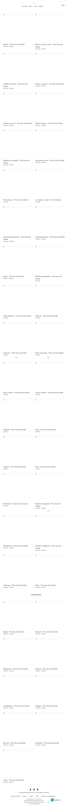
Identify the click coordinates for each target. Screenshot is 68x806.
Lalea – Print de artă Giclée (13, 780)
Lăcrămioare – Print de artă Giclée (16, 706)
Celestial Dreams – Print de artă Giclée (50, 237)
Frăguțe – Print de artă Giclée (46, 706)
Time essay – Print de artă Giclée (15, 200)
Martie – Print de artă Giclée (14, 44)
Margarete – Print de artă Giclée (15, 669)
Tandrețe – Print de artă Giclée (14, 585)
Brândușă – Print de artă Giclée (47, 743)
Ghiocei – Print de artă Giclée (46, 669)
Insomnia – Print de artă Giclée (14, 353)
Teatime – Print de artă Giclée (46, 316)
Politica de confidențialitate (48, 796)
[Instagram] (34, 789)
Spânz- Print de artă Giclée (13, 632)
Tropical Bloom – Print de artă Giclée (17, 316)
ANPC (37, 796)
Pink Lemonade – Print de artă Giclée (49, 353)
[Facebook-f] (30, 789)
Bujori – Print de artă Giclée (13, 276)
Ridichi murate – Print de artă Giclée (49, 123)
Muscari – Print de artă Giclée (46, 632)
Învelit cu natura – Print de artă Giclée (49, 84)
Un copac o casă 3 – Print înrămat (48, 200)
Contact (31, 796)
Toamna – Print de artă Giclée (14, 467)
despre (30, 6)
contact (35, 6)
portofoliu (24, 6)
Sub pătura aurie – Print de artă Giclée (49, 160)
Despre (24, 796)
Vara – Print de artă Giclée (45, 467)
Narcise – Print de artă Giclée (14, 743)
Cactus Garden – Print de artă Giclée (49, 393)
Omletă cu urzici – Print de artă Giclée (17, 123)
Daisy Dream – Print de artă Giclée (16, 393)
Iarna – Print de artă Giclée (45, 430)
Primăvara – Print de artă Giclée (15, 504)
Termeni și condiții (15, 796)
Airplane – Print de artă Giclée (14, 430)
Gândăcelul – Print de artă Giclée (15, 546)
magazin (41, 6)
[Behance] (37, 789)
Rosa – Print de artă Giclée (45, 585)
